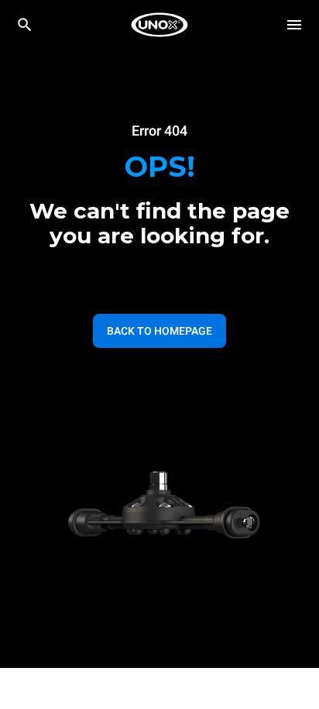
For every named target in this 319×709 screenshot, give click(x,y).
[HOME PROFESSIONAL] (159, 24)
